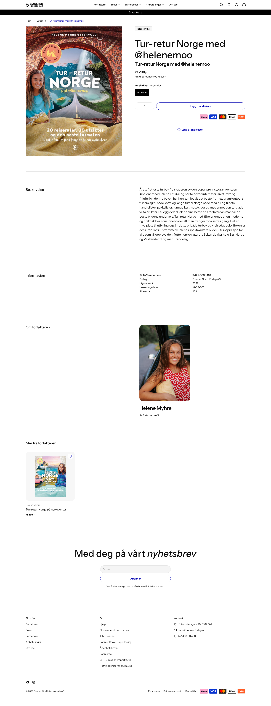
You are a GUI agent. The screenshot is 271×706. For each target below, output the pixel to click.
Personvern (154, 691)
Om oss (30, 647)
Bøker (40, 20)
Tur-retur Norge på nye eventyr (46, 509)
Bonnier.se (106, 653)
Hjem (28, 20)
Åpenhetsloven (109, 647)
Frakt (138, 76)
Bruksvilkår (144, 586)
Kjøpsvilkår (190, 691)
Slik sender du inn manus (114, 630)
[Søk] (221, 5)
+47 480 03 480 (187, 636)
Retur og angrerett (172, 691)
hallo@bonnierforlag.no (191, 630)
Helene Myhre (143, 28)
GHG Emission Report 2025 (115, 659)
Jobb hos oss (107, 636)
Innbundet (142, 92)
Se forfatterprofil (149, 415)
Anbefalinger (33, 642)
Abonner (135, 578)
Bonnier (37, 691)
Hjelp (103, 624)
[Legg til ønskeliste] (70, 456)
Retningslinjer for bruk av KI (116, 665)
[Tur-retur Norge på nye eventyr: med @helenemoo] (50, 476)
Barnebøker (32, 636)
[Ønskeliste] (236, 4)
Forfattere (31, 624)
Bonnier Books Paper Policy (115, 642)
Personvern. (158, 586)
